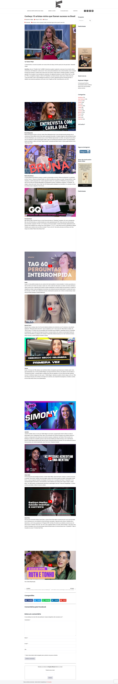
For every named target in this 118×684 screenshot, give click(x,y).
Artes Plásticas (81, 99)
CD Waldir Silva (64, 10)
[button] (29, 600)
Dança (79, 104)
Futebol (79, 107)
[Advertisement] (50, 90)
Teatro (79, 117)
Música (79, 112)
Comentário (27, 620)
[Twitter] (90, 11)
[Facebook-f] (85, 11)
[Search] (90, 20)
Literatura (80, 110)
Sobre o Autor (51, 10)
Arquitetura (80, 97)
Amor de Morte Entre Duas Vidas (35, 10)
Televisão (28, 22)
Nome (26, 637)
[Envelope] (92, 11)
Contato (75, 10)
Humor (79, 109)
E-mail (26, 643)
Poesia (79, 114)
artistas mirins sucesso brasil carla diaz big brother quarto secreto (48, 22)
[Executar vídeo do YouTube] (50, 116)
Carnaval (80, 100)
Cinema (79, 102)
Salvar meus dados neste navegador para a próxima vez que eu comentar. (42, 655)
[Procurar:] (85, 20)
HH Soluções (49, 682)
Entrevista (80, 105)
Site (25, 649)
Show (79, 115)
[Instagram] (87, 11)
